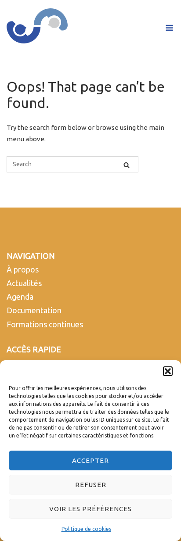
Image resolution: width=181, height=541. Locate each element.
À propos (23, 269)
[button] (167, 371)
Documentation (34, 310)
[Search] (126, 164)
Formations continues (45, 324)
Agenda (20, 296)
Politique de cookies (86, 529)
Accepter (90, 460)
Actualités (24, 283)
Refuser (90, 484)
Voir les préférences (90, 508)
